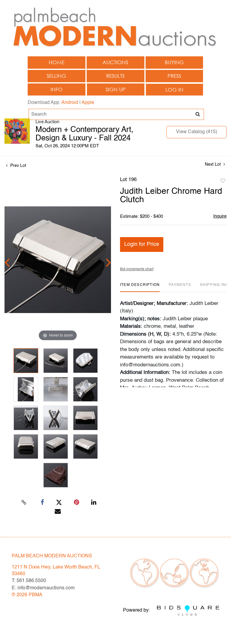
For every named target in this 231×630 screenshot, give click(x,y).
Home (56, 62)
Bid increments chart (136, 269)
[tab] (140, 287)
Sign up (115, 89)
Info (57, 89)
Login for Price (141, 244)
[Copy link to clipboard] (24, 502)
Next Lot (213, 164)
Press (174, 76)
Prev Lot (17, 166)
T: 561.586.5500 (29, 580)
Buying (174, 62)
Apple (88, 102)
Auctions (115, 62)
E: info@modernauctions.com (43, 588)
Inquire (219, 216)
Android (69, 102)
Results (115, 76)
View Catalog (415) (196, 132)
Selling (56, 76)
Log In (174, 89)
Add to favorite (222, 181)
